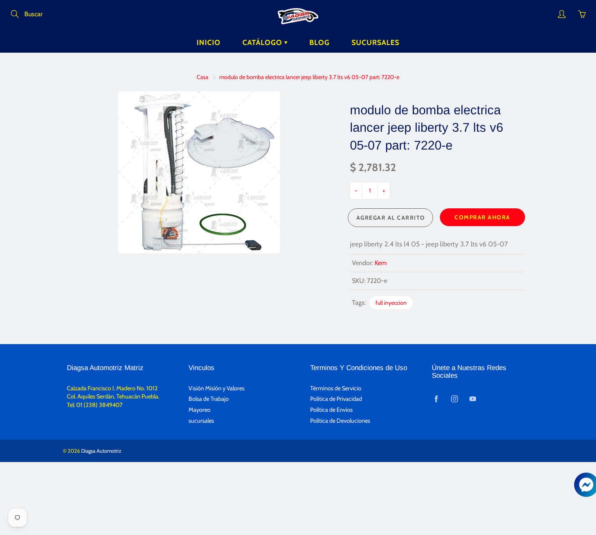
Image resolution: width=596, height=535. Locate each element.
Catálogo (263, 42)
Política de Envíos (331, 409)
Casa (202, 77)
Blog (319, 42)
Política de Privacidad (336, 398)
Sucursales (375, 42)
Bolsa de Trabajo (209, 398)
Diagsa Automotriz (101, 450)
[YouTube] (472, 399)
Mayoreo (199, 409)
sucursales (201, 420)
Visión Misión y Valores (216, 388)
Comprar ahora (482, 217)
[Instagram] (454, 399)
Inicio (209, 42)
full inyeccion (391, 302)
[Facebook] (436, 399)
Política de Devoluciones (340, 420)
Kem (381, 263)
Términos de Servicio (335, 388)
